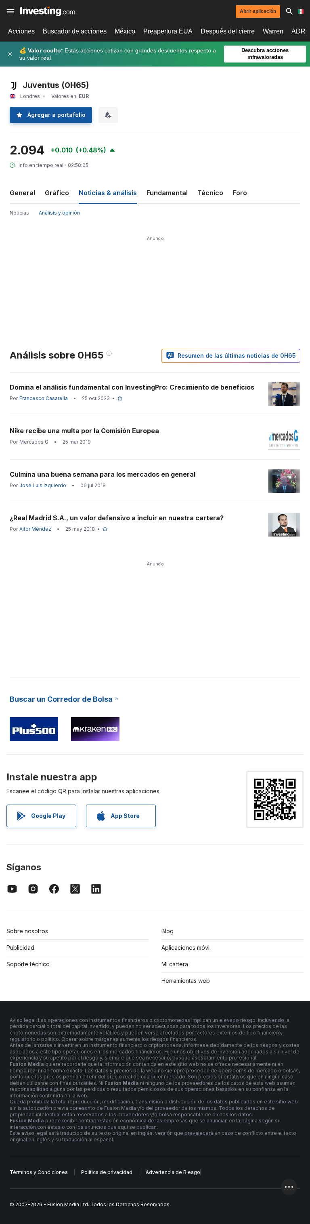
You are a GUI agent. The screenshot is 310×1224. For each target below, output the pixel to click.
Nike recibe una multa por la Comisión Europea (84, 431)
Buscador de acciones (75, 31)
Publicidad (20, 947)
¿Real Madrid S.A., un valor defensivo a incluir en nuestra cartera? (117, 518)
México (125, 31)
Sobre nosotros (27, 931)
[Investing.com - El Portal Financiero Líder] (47, 11)
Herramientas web (185, 980)
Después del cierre (228, 31)
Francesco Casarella (43, 398)
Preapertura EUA (168, 31)
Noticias (19, 213)
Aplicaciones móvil (186, 947)
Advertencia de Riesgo (173, 1172)
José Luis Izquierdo (42, 485)
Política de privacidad (106, 1172)
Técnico (210, 193)
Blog (167, 931)
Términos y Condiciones (39, 1172)
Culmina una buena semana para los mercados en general (102, 474)
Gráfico (57, 193)
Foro (240, 193)
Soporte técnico (28, 964)
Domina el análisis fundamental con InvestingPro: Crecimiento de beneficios (132, 387)
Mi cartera (174, 964)
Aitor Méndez (35, 529)
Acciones (21, 31)
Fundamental (167, 193)
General (22, 193)
